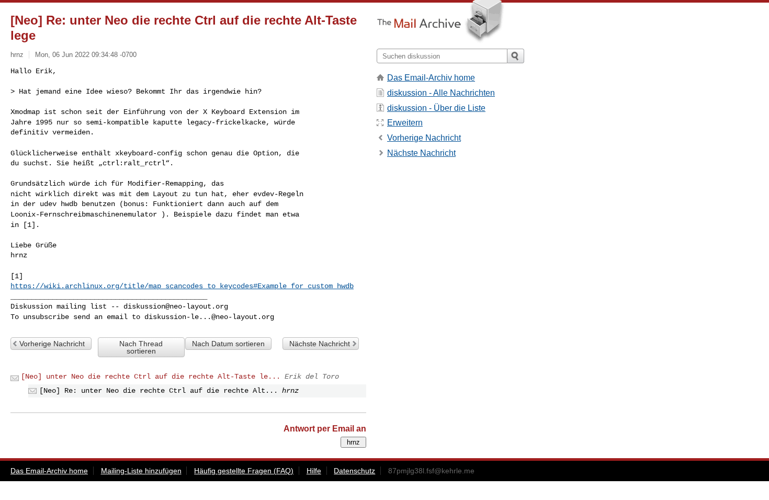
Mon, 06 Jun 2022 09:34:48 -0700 (86, 55)
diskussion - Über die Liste (436, 108)
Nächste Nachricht (319, 343)
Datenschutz (354, 471)
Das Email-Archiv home (431, 77)
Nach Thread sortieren (141, 347)
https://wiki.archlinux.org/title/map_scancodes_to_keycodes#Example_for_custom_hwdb (182, 286)
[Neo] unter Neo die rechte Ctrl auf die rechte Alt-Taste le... (150, 376)
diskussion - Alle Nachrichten (441, 92)
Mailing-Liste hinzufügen (141, 471)
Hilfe (314, 471)
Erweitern (405, 122)
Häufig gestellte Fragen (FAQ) (243, 471)
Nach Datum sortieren (228, 343)
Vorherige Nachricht (52, 343)
